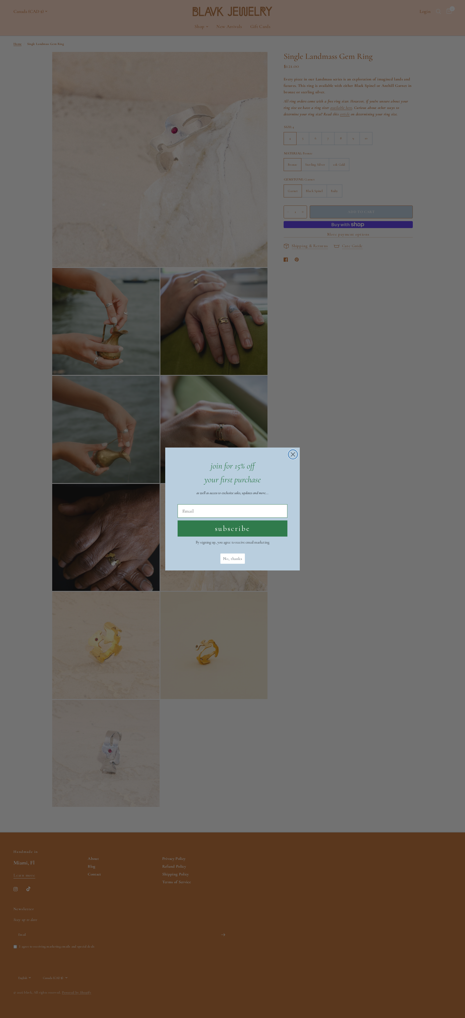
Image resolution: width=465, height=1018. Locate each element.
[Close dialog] (293, 454)
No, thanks (232, 558)
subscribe (232, 528)
